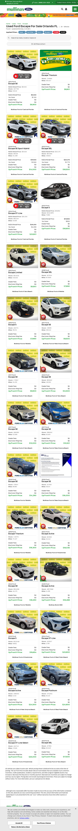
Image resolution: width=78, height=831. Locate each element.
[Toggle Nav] (75, 9)
